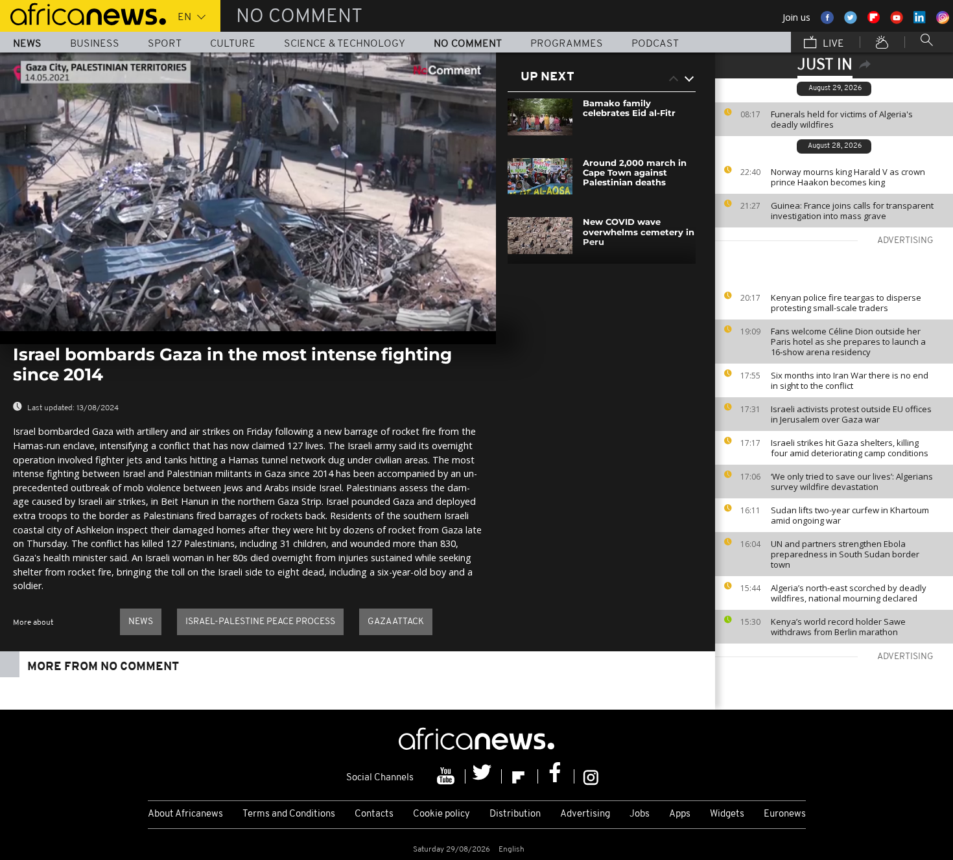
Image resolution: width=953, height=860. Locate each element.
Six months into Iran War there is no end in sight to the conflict (849, 380)
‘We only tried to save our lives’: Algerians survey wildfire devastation (852, 481)
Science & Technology (344, 44)
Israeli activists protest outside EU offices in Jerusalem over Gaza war (851, 414)
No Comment (468, 44)
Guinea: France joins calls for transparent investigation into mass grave (852, 210)
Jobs (639, 814)
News (27, 44)
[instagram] (590, 776)
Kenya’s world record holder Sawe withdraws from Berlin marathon (838, 626)
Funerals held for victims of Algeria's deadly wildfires (842, 119)
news (140, 622)
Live (832, 44)
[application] (248, 191)
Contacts (374, 814)
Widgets (727, 814)
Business (94, 44)
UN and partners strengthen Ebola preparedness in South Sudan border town (845, 554)
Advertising (585, 814)
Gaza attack (396, 622)
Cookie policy (441, 814)
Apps (679, 814)
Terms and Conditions (288, 814)
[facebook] (556, 776)
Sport (165, 44)
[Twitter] (483, 776)
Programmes (566, 44)
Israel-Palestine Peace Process (260, 622)
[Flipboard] (520, 776)
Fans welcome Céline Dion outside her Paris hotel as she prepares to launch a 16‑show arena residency (848, 341)
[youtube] (447, 776)
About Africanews (185, 814)
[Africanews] (83, 13)
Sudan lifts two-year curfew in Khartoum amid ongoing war (850, 515)
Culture (232, 44)
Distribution (515, 814)
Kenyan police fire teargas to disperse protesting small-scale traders (846, 302)
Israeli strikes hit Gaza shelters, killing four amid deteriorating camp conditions (849, 447)
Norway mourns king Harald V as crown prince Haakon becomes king (848, 177)
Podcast (655, 44)
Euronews (785, 814)
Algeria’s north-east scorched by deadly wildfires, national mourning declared (848, 593)
